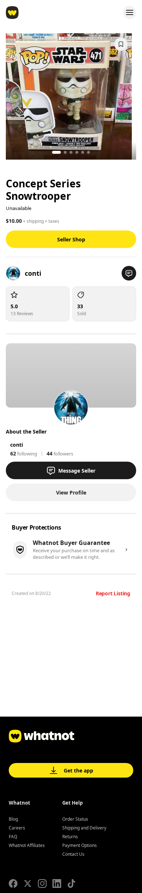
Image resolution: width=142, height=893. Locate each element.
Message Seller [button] (76, 470)
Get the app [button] (78, 770)
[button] (129, 273)
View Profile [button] (71, 492)
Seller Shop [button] (71, 239)
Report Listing (113, 593)
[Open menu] (129, 12)
